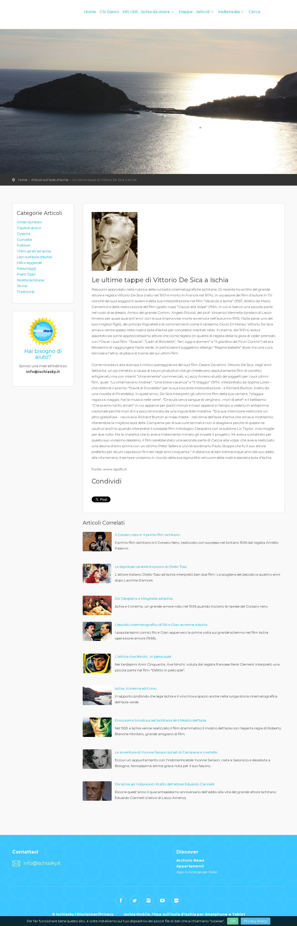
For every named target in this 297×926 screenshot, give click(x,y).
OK (233, 921)
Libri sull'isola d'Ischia (34, 257)
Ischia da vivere (155, 11)
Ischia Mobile (137, 914)
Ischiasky (23, 17)
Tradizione (25, 291)
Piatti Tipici (26, 274)
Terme (22, 286)
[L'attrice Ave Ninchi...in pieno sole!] (97, 663)
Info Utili (130, 11)
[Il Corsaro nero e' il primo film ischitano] (97, 541)
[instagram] (149, 901)
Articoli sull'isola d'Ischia (49, 180)
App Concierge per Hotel (196, 872)
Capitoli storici (29, 228)
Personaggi (26, 268)
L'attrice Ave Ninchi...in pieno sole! (143, 656)
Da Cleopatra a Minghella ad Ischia (144, 598)
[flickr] (176, 901)
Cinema (23, 233)
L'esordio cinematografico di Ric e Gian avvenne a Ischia (161, 624)
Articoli (202, 11)
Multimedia (229, 11)
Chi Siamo (109, 11)
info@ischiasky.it (42, 863)
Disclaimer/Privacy (95, 914)
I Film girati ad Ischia (34, 251)
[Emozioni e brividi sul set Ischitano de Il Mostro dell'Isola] (97, 727)
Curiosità (24, 239)
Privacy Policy (255, 921)
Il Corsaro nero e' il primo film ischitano (147, 534)
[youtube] (162, 901)
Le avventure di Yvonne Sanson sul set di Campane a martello (166, 752)
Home (90, 11)
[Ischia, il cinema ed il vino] (97, 695)
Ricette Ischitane (30, 280)
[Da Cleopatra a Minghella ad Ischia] (97, 605)
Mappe (186, 11)
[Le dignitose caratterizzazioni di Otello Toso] (97, 573)
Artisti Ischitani (29, 222)
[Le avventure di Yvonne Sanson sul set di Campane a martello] (97, 759)
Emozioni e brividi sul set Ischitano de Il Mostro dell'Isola (160, 720)
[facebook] (121, 901)
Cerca (254, 11)
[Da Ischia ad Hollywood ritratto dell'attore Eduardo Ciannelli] (97, 791)
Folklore (23, 245)
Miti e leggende (29, 262)
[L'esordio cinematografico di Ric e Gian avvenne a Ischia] (97, 631)
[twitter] (135, 901)
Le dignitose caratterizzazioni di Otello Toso (151, 566)
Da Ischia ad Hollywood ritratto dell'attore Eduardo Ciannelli (164, 784)
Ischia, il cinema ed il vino (135, 688)
